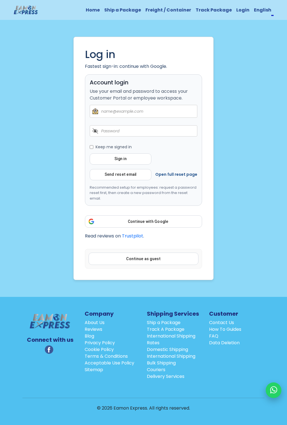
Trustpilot (132, 236)
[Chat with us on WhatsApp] (273, 390)
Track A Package (165, 329)
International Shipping (171, 356)
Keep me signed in (114, 147)
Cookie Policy (99, 349)
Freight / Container (168, 10)
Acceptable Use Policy (109, 363)
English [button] (262, 10)
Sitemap (94, 369)
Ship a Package (122, 10)
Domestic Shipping (167, 349)
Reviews (93, 329)
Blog (89, 336)
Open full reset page (176, 174)
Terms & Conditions (106, 356)
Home (93, 10)
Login (242, 10)
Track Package (214, 10)
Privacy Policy (100, 342)
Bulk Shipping (161, 363)
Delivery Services (165, 376)
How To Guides (225, 329)
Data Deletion (224, 342)
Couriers (156, 369)
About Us (95, 322)
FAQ (213, 336)
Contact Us (221, 322)
